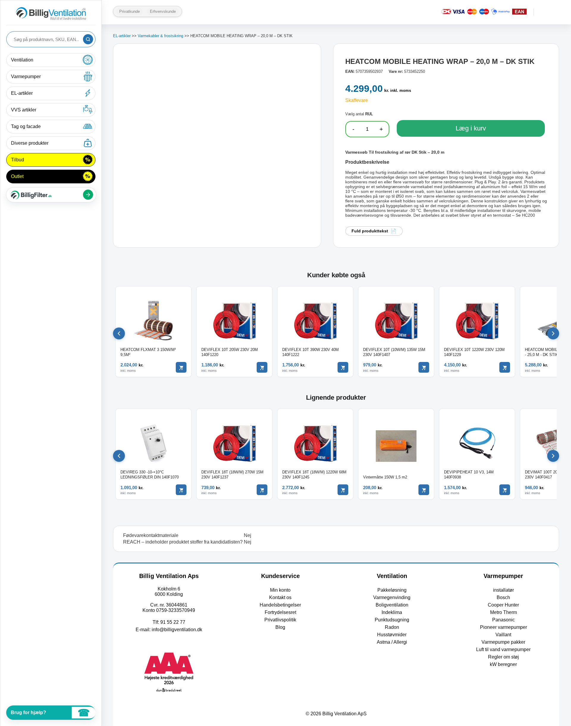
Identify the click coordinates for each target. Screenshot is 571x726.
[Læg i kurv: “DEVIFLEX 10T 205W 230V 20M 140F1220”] (262, 367)
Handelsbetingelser (280, 604)
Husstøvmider (392, 634)
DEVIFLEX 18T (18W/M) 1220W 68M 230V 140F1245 (314, 474)
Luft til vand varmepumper (503, 649)
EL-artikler (22, 93)
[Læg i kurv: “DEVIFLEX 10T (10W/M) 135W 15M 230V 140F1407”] (423, 367)
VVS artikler (23, 109)
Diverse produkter (29, 143)
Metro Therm (503, 612)
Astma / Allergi (392, 642)
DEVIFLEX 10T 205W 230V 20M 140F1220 (229, 352)
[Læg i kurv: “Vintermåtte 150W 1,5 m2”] (423, 489)
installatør (503, 590)
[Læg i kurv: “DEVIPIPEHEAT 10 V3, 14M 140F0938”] (504, 489)
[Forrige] (119, 333)
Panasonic (503, 619)
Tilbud (17, 159)
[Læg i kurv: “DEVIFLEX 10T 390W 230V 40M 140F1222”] (343, 367)
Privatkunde (129, 11)
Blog (280, 627)
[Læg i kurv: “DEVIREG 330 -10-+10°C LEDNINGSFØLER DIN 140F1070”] (181, 489)
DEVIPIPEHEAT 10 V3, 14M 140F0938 (469, 474)
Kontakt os (280, 597)
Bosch (503, 597)
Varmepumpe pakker (503, 642)
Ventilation (22, 59)
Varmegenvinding (391, 597)
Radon (392, 627)
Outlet (17, 176)
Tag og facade (26, 126)
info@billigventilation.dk (177, 629)
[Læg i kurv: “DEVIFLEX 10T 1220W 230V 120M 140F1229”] (504, 367)
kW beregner (503, 664)
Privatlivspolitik (280, 619)
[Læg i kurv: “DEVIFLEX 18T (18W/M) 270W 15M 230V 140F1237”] (262, 489)
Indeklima (392, 612)
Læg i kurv (471, 128)
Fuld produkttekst (370, 231)
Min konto (280, 590)
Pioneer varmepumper (503, 627)
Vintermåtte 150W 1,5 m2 (385, 477)
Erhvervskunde (163, 11)
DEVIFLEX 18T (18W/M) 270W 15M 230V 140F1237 (232, 474)
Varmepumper (26, 76)
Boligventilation (392, 604)
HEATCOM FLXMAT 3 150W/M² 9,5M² (148, 352)
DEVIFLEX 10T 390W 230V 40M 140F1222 (310, 352)
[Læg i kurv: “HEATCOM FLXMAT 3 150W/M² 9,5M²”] (181, 367)
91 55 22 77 (172, 622)
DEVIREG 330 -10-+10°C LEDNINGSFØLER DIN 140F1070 (149, 474)
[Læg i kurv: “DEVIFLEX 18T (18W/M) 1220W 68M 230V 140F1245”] (343, 489)
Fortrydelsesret (280, 612)
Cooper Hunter (503, 604)
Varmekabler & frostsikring (160, 36)
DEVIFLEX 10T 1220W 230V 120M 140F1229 (474, 352)
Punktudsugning (392, 619)
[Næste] (553, 333)
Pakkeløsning (392, 590)
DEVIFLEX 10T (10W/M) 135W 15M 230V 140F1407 (394, 352)
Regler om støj (503, 656)
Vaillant (503, 634)
